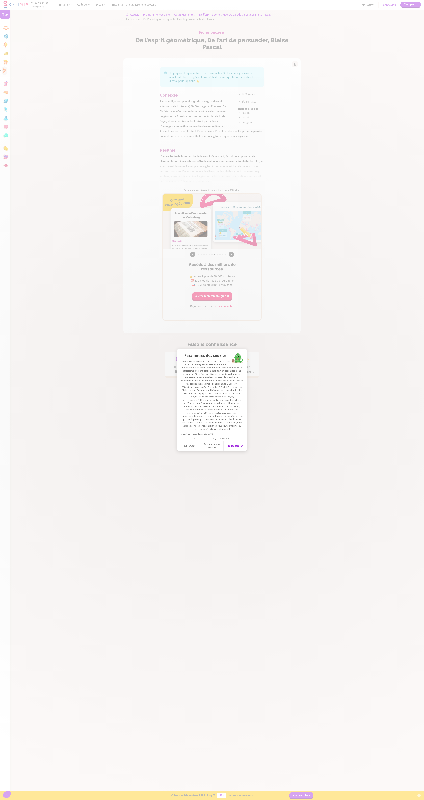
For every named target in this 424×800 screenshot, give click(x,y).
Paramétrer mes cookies (212, 446)
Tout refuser (188, 446)
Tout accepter (235, 446)
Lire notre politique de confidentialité (197, 434)
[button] (7, 794)
